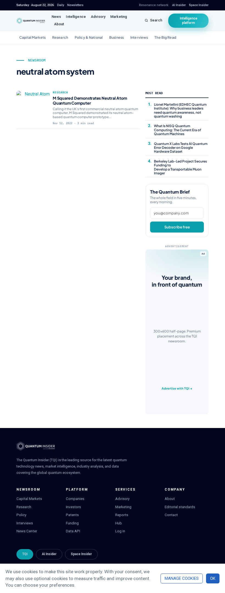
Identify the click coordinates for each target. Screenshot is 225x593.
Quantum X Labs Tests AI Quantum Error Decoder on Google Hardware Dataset (180, 148)
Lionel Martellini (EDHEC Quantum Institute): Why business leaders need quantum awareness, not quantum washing (180, 110)
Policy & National (89, 37)
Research (60, 37)
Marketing (118, 17)
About (59, 24)
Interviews (139, 37)
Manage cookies (182, 578)
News (56, 17)
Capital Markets (32, 37)
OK (212, 578)
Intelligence (76, 17)
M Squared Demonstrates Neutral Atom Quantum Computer (90, 100)
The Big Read (165, 37)
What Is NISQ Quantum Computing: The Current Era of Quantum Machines (177, 130)
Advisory (98, 17)
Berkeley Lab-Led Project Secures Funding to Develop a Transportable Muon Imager (180, 167)
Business (116, 37)
